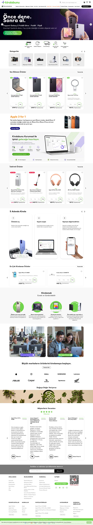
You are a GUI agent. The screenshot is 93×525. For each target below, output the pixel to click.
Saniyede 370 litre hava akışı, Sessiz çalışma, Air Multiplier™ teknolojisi (74, 99)
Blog (10, 490)
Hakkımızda (11, 482)
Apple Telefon (12, 506)
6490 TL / (34, 108)
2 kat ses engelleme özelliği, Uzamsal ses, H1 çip (54, 194)
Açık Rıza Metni (27, 484)
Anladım (89, 522)
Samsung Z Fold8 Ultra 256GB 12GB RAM (54, 96)
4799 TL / (15, 108)
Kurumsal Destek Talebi (44, 488)
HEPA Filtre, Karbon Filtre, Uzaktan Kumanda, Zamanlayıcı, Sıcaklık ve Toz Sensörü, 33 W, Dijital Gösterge (18, 194)
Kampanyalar (12, 484)
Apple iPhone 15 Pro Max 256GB (43, 508)
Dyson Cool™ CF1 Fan (73, 95)
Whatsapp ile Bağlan (61, 483)
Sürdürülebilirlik (27, 498)
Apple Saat (11, 508)
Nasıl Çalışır (11, 486)
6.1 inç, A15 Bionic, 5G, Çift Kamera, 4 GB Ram (28, 275)
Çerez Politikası (67, 522)
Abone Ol (59, 471)
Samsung (18, 93)
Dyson (75, 93)
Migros (74, 513)
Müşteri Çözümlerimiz (44, 484)
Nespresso (75, 507)
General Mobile (76, 511)
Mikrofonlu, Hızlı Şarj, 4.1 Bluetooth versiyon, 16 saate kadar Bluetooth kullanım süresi (75, 194)
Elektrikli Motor (63, 510)
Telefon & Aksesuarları (65, 506)
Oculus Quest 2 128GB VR (63, 272)
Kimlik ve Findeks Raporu (30, 494)
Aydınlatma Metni (28, 482)
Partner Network (43, 490)
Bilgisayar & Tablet (64, 508)
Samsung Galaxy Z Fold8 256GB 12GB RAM (36, 96)
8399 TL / (53, 108)
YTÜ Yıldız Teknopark (78, 509)
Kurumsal (85, 6)
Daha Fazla (11, 514)
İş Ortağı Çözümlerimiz (44, 486)
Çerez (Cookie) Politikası (30, 492)
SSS (9, 488)
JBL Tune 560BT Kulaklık (74, 190)
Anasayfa (11, 480)
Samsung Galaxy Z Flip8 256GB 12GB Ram (17, 96)
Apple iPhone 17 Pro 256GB (41, 513)
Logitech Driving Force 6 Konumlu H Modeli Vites (45, 510)
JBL (75, 188)
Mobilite (62, 511)
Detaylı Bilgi (15, 128)
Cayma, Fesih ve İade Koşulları (29, 490)
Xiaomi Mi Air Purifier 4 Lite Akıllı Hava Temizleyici (17, 190)
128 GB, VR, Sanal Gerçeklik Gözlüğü (64, 275)
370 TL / (15, 202)
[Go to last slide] (2, 24)
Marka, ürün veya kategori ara (69, 2)
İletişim (56, 480)
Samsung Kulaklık (13, 511)
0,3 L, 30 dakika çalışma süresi (36, 193)
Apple (56, 188)
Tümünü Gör (80, 72)
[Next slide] (91, 24)
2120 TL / (22, 283)
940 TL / (71, 108)
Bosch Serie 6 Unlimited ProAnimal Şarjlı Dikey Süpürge (35, 190)
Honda (23, 511)
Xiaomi (18, 188)
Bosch (37, 188)
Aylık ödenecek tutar (22, 202)
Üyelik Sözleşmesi (28, 480)
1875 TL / (53, 202)
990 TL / (60, 283)
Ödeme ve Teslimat (28, 496)
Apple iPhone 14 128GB (40, 506)
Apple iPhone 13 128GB (24, 272)
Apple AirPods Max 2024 (55, 190)
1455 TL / (34, 202)
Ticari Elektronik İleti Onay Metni (30, 487)
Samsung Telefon (13, 510)
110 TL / (72, 202)
